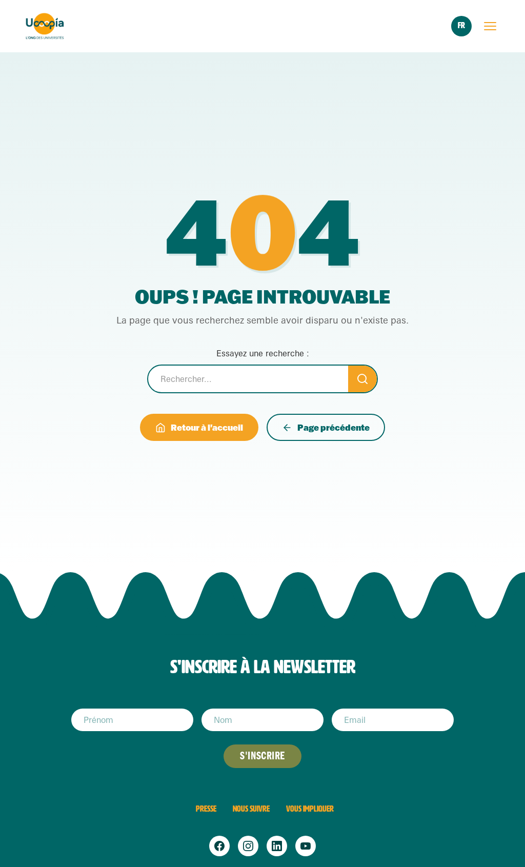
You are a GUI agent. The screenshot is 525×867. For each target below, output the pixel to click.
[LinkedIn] (277, 846)
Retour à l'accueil (207, 427)
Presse (206, 808)
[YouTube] (305, 846)
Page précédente (333, 427)
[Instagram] (248, 846)
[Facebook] (219, 846)
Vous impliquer (310, 808)
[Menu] (490, 26)
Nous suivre (251, 808)
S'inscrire (262, 756)
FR (461, 25)
